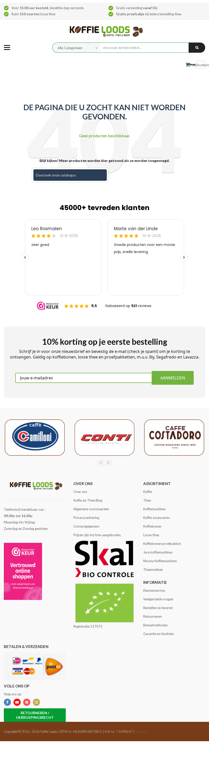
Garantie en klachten (158, 634)
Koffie (147, 492)
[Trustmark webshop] (23, 571)
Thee (147, 500)
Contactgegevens (86, 526)
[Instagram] (36, 702)
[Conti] (104, 437)
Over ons (80, 492)
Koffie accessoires (156, 518)
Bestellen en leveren (158, 608)
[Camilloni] (35, 437)
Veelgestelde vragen (158, 599)
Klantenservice (154, 590)
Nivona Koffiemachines (160, 561)
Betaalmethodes (155, 625)
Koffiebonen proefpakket (162, 544)
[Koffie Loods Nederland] (104, 31)
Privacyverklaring (86, 518)
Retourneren (152, 616)
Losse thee (151, 535)
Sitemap (141, 731)
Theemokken (153, 570)
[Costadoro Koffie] (174, 437)
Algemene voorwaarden (91, 509)
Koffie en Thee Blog (87, 500)
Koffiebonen (152, 526)
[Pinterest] (26, 702)
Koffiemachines (154, 509)
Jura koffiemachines (158, 552)
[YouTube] (17, 702)
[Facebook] (7, 702)
